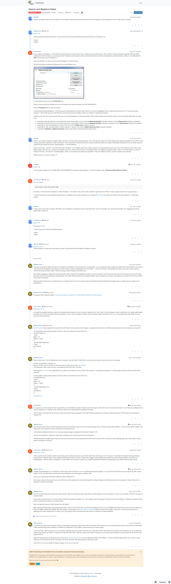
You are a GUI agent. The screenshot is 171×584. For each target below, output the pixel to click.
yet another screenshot (87, 509)
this (41, 226)
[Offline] (31, 18)
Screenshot (37, 396)
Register (32, 563)
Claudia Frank (37, 31)
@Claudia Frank (44, 244)
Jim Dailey (36, 164)
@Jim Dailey (46, 179)
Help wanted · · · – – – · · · (35, 12)
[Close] (141, 551)
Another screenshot (75, 537)
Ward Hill (36, 17)
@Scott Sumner (49, 325)
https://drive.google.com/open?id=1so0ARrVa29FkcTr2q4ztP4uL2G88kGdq (78, 295)
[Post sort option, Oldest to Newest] (130, 12)
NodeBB (84, 576)
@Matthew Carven (49, 292)
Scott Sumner (37, 51)
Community (39, 3)
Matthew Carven (38, 264)
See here (81, 365)
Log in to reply (138, 12)
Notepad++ (91, 573)
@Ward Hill (46, 31)
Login (38, 563)
